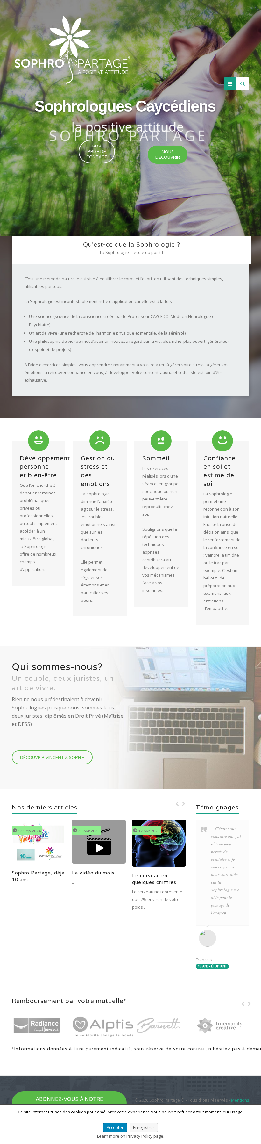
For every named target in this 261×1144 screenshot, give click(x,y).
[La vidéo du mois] (92, 844)
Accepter (115, 1127)
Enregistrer (143, 1127)
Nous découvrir (167, 154)
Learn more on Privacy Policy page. (130, 1136)
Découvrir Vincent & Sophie (52, 757)
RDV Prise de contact (96, 151)
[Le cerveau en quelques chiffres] (152, 844)
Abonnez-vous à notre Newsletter (69, 1102)
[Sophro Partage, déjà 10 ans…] (32, 844)
